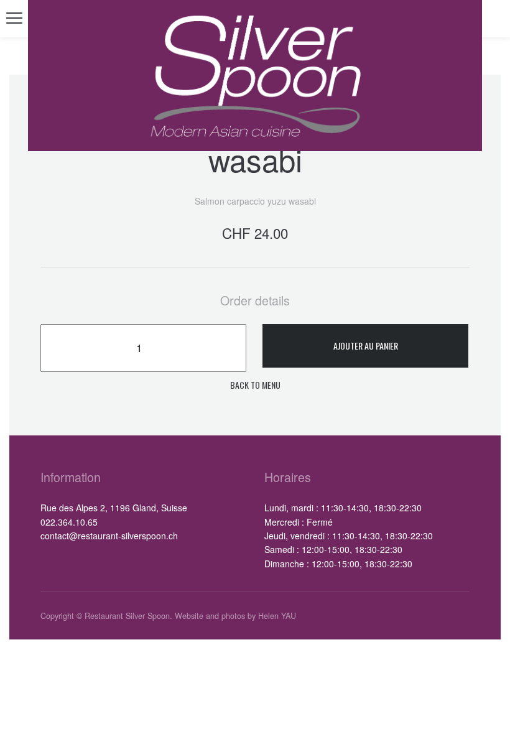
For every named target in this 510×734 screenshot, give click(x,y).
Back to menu (255, 384)
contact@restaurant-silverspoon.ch (109, 535)
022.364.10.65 (69, 522)
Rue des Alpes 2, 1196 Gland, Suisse (113, 507)
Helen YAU (277, 615)
